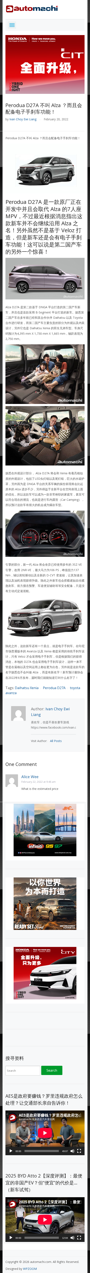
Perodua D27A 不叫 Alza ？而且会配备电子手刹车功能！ (43, 108)
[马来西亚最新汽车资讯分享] (31, 8)
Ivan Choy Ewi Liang (22, 119)
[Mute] (72, 1151)
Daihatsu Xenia (27, 688)
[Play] (11, 1151)
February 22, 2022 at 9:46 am (38, 782)
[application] (45, 1132)
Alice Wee (30, 776)
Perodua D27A (54, 688)
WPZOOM (30, 1269)
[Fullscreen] (79, 1151)
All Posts (56, 741)
